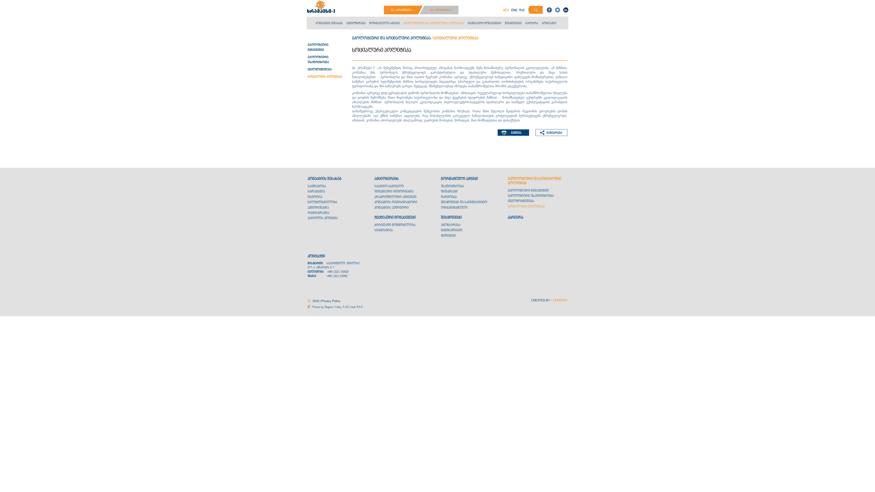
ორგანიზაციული (454, 208)
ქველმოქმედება (320, 69)
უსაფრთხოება (452, 186)
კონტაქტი (549, 23)
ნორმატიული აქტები (384, 23)
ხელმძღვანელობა (322, 202)
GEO (506, 10)
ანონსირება (450, 225)
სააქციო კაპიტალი (389, 186)
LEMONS (560, 300)
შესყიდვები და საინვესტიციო (464, 202)
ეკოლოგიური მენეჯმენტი (528, 190)
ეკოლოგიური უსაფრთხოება (531, 196)
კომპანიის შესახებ (329, 23)
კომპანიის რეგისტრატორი (395, 202)
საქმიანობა (317, 186)
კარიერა (531, 23)
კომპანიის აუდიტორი (391, 208)
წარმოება (449, 197)
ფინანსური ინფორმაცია (394, 191)
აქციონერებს (356, 23)
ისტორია (315, 197)
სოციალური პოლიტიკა (325, 77)
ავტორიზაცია (318, 208)
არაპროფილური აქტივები (395, 197)
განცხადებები (452, 230)
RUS (522, 10)
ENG (514, 10)
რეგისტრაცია (318, 213)
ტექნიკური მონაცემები (484, 23)
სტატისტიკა (383, 230)
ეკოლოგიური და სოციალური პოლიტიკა (433, 23)
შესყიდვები (513, 23)
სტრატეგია (316, 191)
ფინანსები (449, 191)
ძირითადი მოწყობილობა (394, 225)
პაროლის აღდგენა (323, 218)
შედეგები (448, 236)
